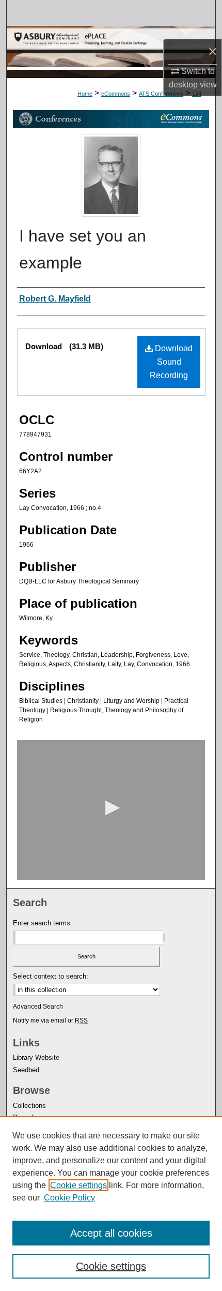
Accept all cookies (111, 1233)
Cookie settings (78, 1185)
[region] (111, 1203)
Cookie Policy (69, 1197)
